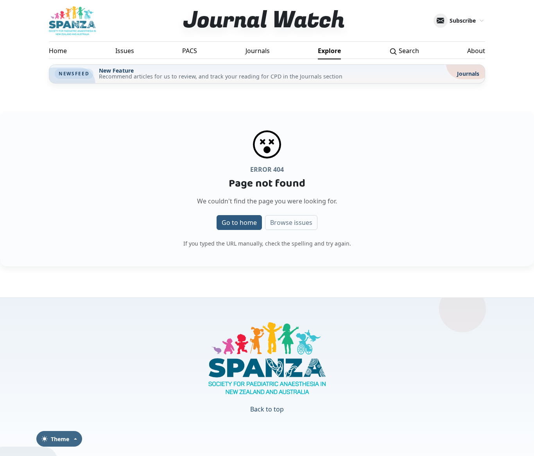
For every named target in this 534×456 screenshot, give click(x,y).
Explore (329, 50)
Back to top (267, 409)
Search (408, 50)
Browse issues (291, 222)
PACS (189, 50)
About (476, 50)
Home (58, 50)
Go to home (239, 222)
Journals (257, 50)
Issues (124, 50)
